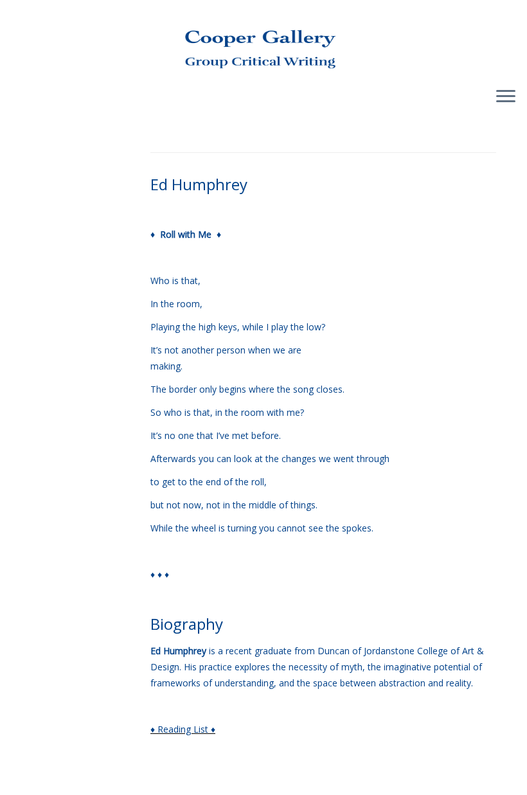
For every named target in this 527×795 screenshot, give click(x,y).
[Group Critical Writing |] (263, 38)
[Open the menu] (505, 97)
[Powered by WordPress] (263, 779)
